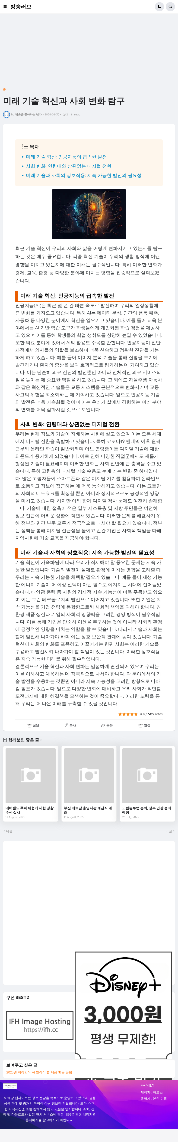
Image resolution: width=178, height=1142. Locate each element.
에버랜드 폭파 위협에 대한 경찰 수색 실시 (30, 810)
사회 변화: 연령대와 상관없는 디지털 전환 (68, 166)
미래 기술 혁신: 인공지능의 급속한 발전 (66, 157)
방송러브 (21, 6)
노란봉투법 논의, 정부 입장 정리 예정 (146, 810)
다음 (9, 831)
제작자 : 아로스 (152, 1092)
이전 (168, 831)
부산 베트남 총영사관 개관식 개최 (88, 810)
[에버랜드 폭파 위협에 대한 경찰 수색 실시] (31, 775)
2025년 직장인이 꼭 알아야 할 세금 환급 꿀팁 (39, 1072)
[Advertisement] (89, 53)
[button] (6, 6)
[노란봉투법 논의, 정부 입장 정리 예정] (147, 775)
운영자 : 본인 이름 (154, 1098)
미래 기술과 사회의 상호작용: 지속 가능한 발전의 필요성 (84, 175)
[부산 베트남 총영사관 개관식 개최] (89, 775)
